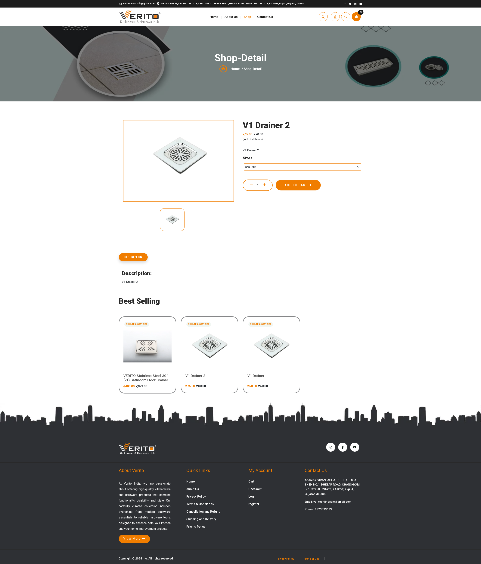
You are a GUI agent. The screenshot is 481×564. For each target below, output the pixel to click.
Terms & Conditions (200, 504)
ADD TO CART (296, 185)
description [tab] (133, 257)
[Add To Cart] (158, 362)
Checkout (255, 489)
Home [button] (214, 17)
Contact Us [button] (265, 17)
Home (235, 69)
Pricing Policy (195, 526)
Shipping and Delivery (201, 519)
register (253, 504)
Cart (251, 481)
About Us (231, 17)
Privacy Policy (196, 496)
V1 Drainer (255, 376)
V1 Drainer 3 (195, 376)
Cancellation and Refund (203, 511)
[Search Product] (136, 362)
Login (252, 496)
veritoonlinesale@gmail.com (139, 3)
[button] (335, 16)
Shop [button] (247, 17)
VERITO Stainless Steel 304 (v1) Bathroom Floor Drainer (145, 378)
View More (132, 538)
